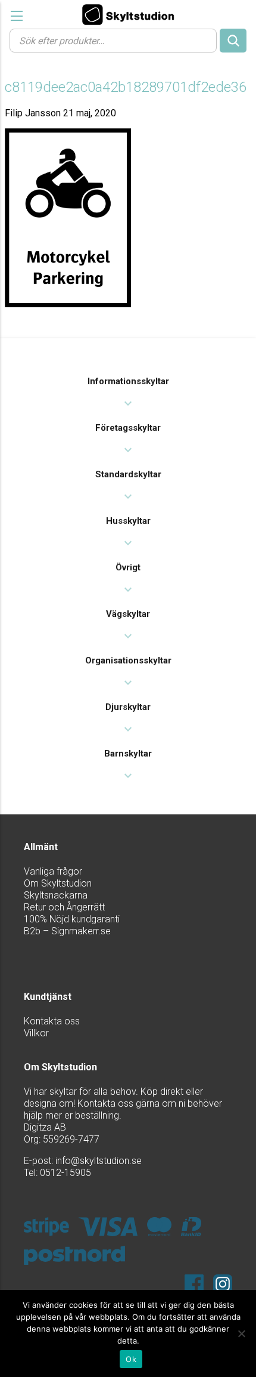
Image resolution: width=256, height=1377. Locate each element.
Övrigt (128, 567)
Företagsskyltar (128, 427)
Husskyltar (128, 520)
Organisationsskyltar (128, 660)
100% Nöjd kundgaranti (72, 919)
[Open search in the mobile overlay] (128, 40)
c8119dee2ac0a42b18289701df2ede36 (125, 87)
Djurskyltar (128, 707)
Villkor (36, 1033)
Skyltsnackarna (56, 895)
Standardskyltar (128, 474)
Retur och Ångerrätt (64, 907)
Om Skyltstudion (58, 883)
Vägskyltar (128, 614)
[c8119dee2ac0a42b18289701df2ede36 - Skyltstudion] (128, 14)
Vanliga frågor (53, 871)
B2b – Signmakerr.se (67, 931)
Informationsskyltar (128, 381)
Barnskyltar (128, 753)
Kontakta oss (52, 1021)
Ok (131, 1359)
